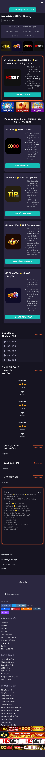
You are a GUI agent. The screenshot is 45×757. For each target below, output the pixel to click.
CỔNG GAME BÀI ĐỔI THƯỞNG (17, 525)
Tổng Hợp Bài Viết (7, 649)
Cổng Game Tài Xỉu (7, 698)
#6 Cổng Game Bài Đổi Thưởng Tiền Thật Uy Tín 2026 (21, 500)
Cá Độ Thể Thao (6, 671)
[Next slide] (42, 46)
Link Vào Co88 (22, 166)
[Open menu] (42, 3)
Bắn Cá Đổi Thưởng (7, 662)
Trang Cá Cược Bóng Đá (9, 677)
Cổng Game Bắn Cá (7, 693)
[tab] (19, 52)
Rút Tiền (4, 631)
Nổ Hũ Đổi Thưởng (7, 659)
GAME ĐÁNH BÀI (11, 463)
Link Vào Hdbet (22, 95)
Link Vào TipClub (22, 213)
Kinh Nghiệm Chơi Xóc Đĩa (10, 710)
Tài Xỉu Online (5, 674)
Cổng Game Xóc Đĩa (8, 701)
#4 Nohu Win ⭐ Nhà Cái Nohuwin (17, 508)
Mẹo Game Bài (6, 722)
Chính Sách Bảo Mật (8, 640)
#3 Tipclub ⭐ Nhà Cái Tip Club (16, 506)
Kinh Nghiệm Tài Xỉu (8, 713)
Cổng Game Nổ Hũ (7, 696)
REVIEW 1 (12, 518)
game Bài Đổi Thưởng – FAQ (15, 513)
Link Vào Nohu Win (22, 261)
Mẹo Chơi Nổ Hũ (6, 719)
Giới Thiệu (4, 622)
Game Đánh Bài (6, 704)
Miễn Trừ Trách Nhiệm (8, 637)
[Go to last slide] (2, 46)
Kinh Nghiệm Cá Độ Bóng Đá (11, 707)
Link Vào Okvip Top (22, 317)
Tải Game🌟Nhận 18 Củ (22, 9)
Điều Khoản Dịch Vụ (7, 634)
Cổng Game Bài (6, 690)
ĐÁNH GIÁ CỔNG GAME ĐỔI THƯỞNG (19, 515)
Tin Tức (3, 646)
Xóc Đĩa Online (6, 680)
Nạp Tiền (4, 628)
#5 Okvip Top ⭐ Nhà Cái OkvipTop (18, 511)
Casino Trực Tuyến (7, 665)
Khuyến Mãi (5, 643)
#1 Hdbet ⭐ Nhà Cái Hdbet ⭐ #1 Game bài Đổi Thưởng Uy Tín (20, 495)
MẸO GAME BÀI (11, 477)
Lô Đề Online (5, 668)
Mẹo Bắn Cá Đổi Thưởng (9, 716)
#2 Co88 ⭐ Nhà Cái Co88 (15, 503)
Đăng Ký (4, 625)
